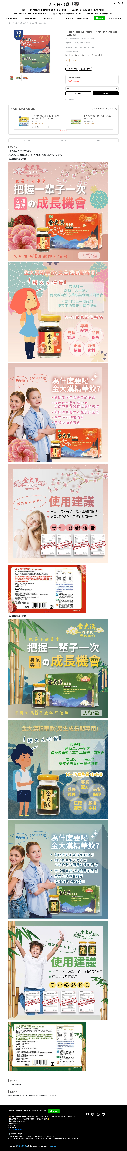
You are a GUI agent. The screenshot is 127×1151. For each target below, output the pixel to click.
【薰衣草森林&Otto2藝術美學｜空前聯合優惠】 (88, 10)
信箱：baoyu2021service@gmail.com (20, 1138)
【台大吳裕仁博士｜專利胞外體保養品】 (100, 14)
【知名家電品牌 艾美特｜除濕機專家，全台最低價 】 (48, 10)
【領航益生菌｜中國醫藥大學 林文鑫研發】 (66, 14)
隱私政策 (43, 1111)
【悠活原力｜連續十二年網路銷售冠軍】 (75, 18)
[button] (60, 52)
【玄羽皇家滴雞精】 (12, 18)
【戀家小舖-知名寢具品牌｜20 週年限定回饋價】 (30, 14)
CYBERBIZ (53, 1146)
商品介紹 (27, 140)
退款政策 (35, 1111)
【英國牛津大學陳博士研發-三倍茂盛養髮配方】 (40, 18)
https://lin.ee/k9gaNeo (15, 1129)
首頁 (23, 10)
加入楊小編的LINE (115, 18)
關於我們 (19, 1111)
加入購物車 (78, 93)
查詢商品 (11, 1111)
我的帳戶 (27, 1111)
